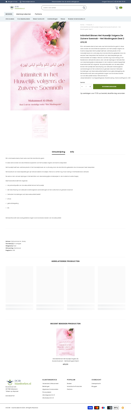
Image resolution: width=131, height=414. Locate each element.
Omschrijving (58, 151)
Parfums (38, 14)
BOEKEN (9, 14)
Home (82, 25)
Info (72, 151)
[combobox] (62, 7)
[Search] (63, 7)
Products (89, 25)
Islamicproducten (23, 14)
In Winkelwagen (109, 87)
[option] (40, 66)
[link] (19, 305)
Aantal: (82, 82)
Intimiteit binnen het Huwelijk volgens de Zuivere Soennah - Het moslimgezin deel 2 (65, 360)
